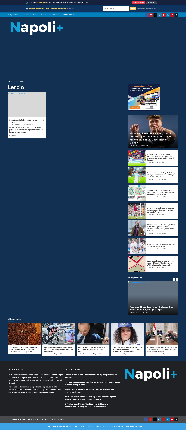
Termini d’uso (46, 15)
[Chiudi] (159, 2)
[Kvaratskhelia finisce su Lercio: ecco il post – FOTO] (27, 104)
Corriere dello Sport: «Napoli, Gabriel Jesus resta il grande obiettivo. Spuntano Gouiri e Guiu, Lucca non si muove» (161, 228)
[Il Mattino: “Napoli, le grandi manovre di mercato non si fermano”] (137, 246)
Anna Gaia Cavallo (16, 351)
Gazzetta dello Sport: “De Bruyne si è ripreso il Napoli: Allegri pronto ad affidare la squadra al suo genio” (160, 263)
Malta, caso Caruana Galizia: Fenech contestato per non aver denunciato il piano (92, 349)
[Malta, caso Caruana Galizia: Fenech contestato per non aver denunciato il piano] (93, 334)
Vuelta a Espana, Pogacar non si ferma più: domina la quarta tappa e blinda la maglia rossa (58, 349)
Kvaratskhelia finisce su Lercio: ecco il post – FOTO (26, 121)
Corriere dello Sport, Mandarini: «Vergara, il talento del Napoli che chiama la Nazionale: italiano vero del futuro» (161, 157)
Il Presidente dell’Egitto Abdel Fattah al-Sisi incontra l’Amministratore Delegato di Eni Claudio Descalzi (162, 349)
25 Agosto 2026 (144, 145)
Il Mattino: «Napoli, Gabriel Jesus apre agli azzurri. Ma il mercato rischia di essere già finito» (161, 210)
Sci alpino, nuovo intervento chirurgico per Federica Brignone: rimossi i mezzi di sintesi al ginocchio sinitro (127, 349)
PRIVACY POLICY (68, 15)
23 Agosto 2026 (161, 179)
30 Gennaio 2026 (144, 312)
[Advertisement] (93, 56)
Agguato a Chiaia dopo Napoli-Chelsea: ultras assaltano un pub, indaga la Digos (151, 308)
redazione (134, 145)
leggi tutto (12, 136)
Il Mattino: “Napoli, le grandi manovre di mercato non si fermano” (161, 245)
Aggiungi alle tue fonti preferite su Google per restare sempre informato (59, 2)
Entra (133, 9)
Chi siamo (56, 15)
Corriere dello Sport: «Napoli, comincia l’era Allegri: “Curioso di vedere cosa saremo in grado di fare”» (161, 192)
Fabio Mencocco (15, 124)
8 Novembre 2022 (28, 124)
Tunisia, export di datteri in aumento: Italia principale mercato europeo (23, 348)
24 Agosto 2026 (161, 162)
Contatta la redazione (30, 15)
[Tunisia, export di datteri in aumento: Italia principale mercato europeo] (24, 334)
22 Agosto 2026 (161, 197)
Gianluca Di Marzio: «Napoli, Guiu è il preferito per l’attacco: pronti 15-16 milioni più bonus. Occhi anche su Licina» (151, 138)
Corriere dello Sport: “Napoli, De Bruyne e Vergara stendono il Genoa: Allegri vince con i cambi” (162, 175)
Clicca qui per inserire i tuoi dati (146, 8)
